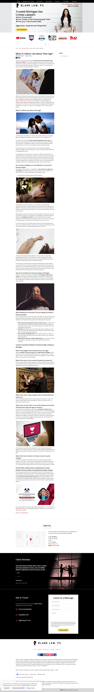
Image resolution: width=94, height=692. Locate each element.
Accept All (6, 688)
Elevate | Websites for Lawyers (69, 690)
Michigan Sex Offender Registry (46, 215)
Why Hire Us (39, 1)
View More (19, 580)
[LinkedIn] (44, 655)
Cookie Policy (33, 674)
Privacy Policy (46, 649)
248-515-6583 (72, 6)
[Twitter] (41, 655)
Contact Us (74, 1)
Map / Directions (53, 544)
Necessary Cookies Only (18, 688)
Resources (57, 1)
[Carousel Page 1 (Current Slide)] (45, 44)
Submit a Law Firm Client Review (21, 583)
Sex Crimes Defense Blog (24, 48)
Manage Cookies (41, 674)
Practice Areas (49, 1)
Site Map (52, 649)
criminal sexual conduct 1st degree (24, 105)
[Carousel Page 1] (17, 576)
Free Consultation (21, 29)
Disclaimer (40, 649)
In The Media (65, 1)
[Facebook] (39, 655)
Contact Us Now (63, 630)
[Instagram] (52, 655)
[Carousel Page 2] (48, 44)
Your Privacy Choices (24, 674)
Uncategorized (24, 512)
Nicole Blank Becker (21, 508)
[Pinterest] (50, 655)
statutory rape (24, 60)
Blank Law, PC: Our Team (28, 1)
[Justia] (55, 655)
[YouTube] (47, 655)
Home (18, 1)
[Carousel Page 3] (22, 576)
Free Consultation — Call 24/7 (70, 4)
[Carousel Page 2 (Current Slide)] (19, 576)
